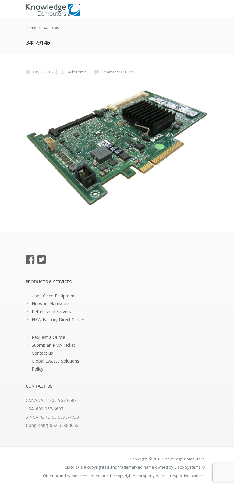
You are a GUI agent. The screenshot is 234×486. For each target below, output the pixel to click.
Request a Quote (48, 337)
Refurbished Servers (51, 311)
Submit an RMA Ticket (53, 345)
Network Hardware (50, 304)
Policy (37, 369)
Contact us (42, 353)
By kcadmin (77, 72)
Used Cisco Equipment (54, 296)
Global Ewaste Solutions (55, 361)
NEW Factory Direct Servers (59, 319)
